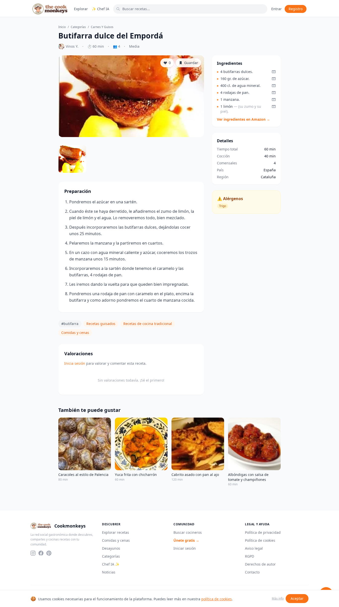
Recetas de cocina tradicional (147, 323)
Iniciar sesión (184, 548)
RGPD (249, 556)
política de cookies (216, 599)
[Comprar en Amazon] (274, 72)
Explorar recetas (115, 532)
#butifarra (69, 323)
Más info (278, 599)
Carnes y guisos (102, 27)
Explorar (81, 8)
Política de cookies (260, 540)
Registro (296, 8)
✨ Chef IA (100, 8)
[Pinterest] (48, 553)
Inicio (62, 27)
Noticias (108, 572)
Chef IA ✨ (110, 564)
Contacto (252, 572)
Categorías (78, 27)
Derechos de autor (260, 564)
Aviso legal (254, 548)
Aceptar (297, 598)
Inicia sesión (74, 363)
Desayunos (111, 548)
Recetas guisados (100, 323)
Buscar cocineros (187, 532)
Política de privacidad (263, 532)
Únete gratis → (186, 540)
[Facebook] (40, 553)
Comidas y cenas (75, 332)
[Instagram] (33, 553)
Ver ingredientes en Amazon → (243, 119)
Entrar (276, 8)
